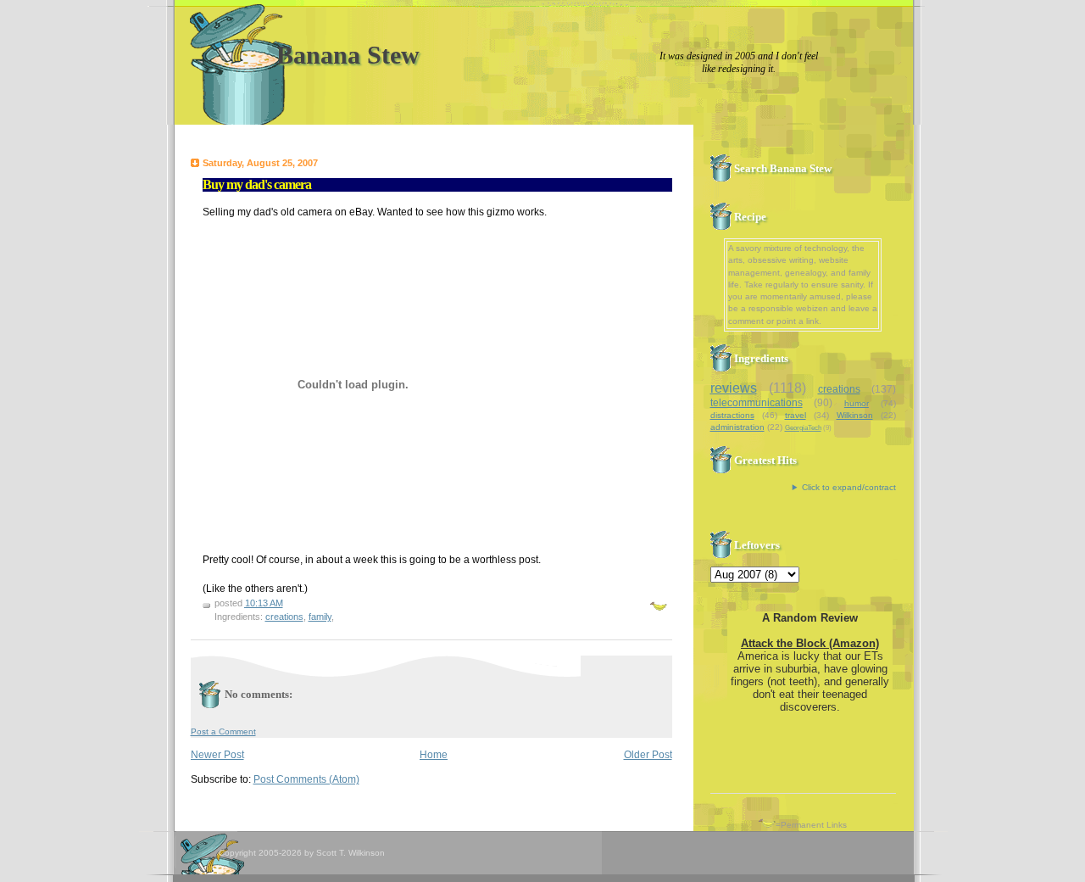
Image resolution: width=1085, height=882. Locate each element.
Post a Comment (223, 731)
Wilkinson (855, 415)
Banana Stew (348, 55)
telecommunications (756, 403)
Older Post (648, 755)
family (320, 616)
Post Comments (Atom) (306, 779)
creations (284, 616)
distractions (732, 415)
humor (856, 403)
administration (737, 427)
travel (795, 415)
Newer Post (217, 755)
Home (434, 755)
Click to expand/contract (849, 487)
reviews (733, 387)
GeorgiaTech (803, 428)
